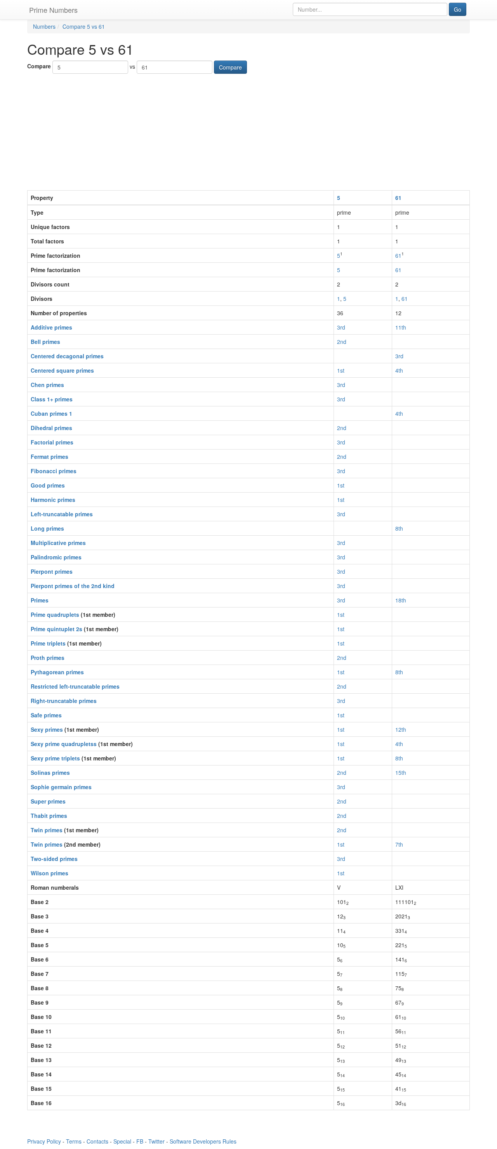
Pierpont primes (52, 571)
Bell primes (45, 341)
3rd (341, 327)
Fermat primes (49, 456)
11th (400, 327)
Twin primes (47, 830)
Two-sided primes (54, 859)
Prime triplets (48, 643)
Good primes (48, 485)
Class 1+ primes (52, 399)
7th (399, 844)
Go (457, 9)
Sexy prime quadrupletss (64, 744)
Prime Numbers (53, 10)
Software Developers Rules (203, 1141)
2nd (341, 341)
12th (400, 729)
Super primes (48, 801)
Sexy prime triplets (55, 758)
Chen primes (47, 385)
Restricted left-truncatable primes (75, 686)
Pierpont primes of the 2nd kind (73, 586)
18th (400, 600)
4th (399, 370)
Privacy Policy (44, 1141)
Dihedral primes (51, 428)
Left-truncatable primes (62, 514)
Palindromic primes (56, 557)
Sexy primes (47, 729)
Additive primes (51, 327)
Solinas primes (50, 772)
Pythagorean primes (57, 672)
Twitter (156, 1141)
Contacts (97, 1141)
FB (139, 1141)
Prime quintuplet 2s (56, 629)
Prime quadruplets (55, 614)
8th (399, 528)
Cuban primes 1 (51, 413)
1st (340, 370)
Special (122, 1141)
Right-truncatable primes (64, 701)
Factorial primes (52, 442)
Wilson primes (49, 873)
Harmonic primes (53, 499)
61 (398, 197)
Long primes (47, 528)
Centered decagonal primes (67, 356)
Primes (40, 600)
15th (400, 772)
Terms (74, 1141)
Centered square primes (62, 370)
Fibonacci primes (53, 471)
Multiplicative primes (58, 543)
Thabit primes (49, 815)
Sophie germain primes (61, 787)
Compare (39, 66)
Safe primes (46, 715)
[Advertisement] (248, 132)
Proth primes (47, 657)
